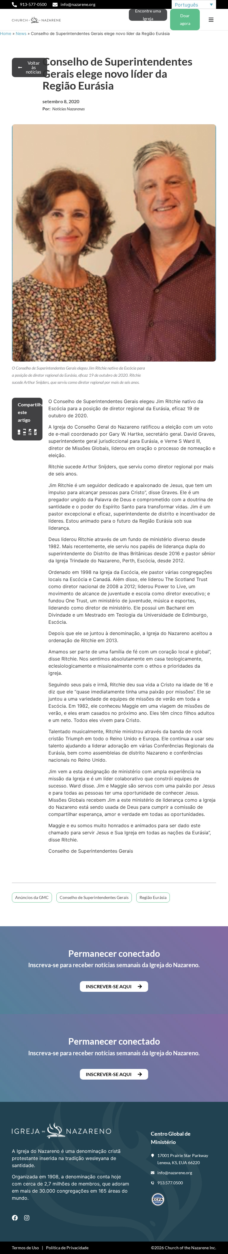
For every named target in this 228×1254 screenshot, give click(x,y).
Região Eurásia (153, 897)
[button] (211, 20)
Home (5, 33)
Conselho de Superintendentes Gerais (94, 897)
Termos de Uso (25, 1247)
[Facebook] (15, 1218)
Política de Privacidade (67, 1247)
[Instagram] (27, 1218)
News (21, 33)
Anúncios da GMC (32, 897)
